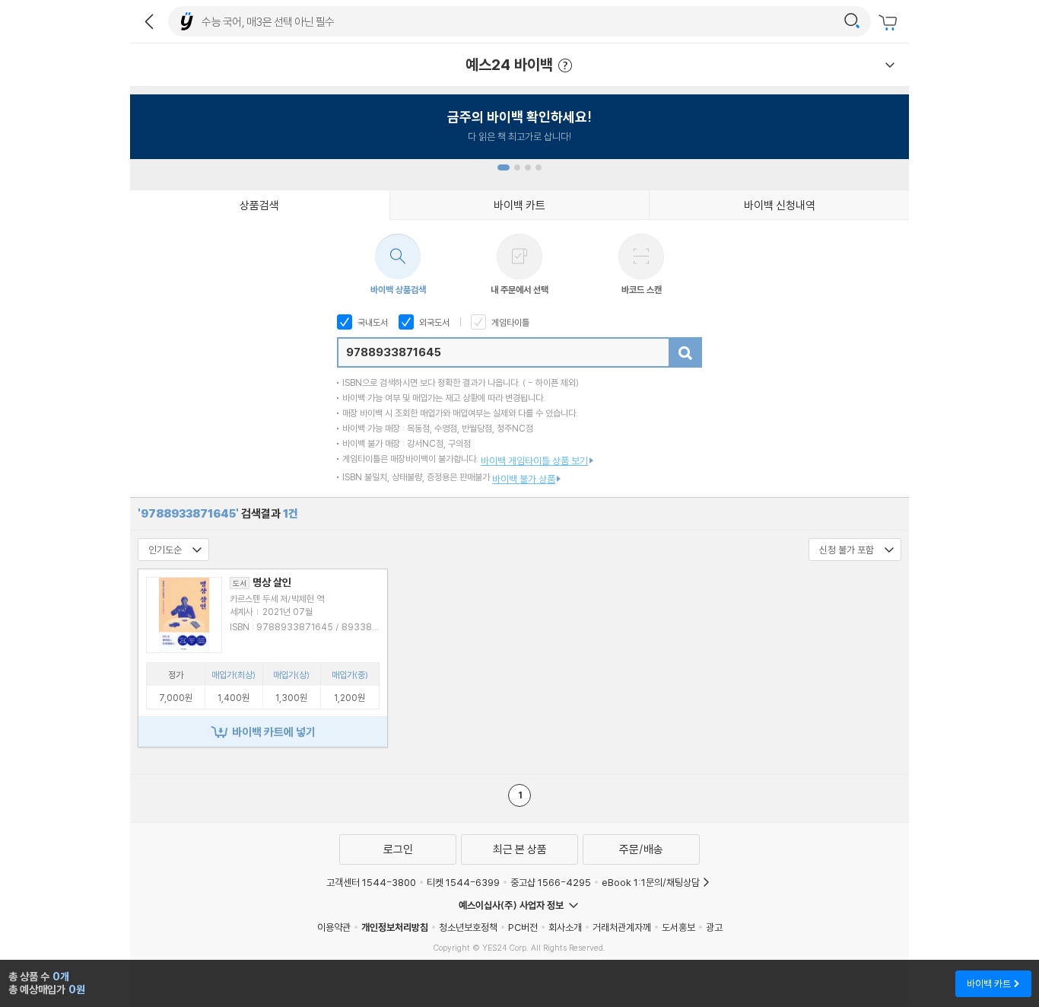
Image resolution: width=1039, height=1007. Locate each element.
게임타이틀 (509, 322)
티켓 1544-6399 (463, 882)
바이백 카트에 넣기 (274, 732)
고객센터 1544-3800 (371, 882)
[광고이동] (852, 21)
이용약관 (334, 927)
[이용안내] (890, 64)
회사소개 (565, 927)
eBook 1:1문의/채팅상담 (651, 882)
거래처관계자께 (622, 927)
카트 (890, 23)
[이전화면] (149, 21)
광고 (714, 927)
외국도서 (433, 322)
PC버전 (523, 927)
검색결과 (218, 513)
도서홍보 (678, 927)
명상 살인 (262, 582)
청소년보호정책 (468, 927)
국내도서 (371, 322)
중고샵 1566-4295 (550, 882)
